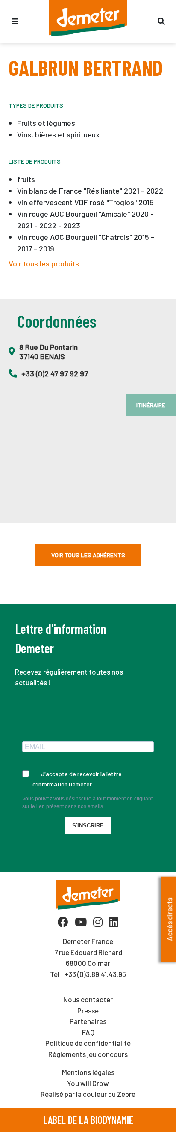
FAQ (88, 1032)
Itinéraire (150, 405)
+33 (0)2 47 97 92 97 (54, 373)
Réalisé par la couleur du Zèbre (88, 1094)
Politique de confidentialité (88, 1043)
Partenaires (88, 1021)
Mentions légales (88, 1072)
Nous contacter (88, 999)
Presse (88, 1010)
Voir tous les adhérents (88, 555)
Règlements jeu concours (88, 1054)
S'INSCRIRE (88, 825)
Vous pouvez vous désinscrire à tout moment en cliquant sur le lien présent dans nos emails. (87, 802)
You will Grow (88, 1083)
